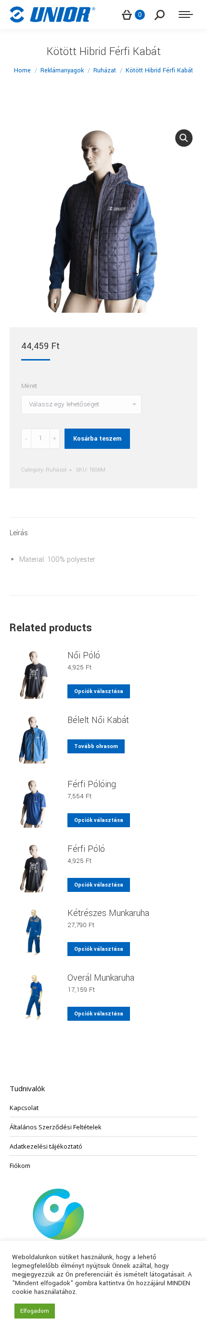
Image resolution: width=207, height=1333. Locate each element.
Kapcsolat (24, 1107)
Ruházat (56, 470)
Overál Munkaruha (100, 978)
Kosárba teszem (97, 438)
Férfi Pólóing (91, 784)
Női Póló (83, 655)
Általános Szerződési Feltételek (56, 1127)
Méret (29, 385)
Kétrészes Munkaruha (108, 913)
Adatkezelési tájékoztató (46, 1146)
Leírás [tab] (19, 533)
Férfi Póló (86, 849)
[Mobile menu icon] (185, 14)
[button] (184, 138)
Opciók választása (98, 691)
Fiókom (20, 1165)
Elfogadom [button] (34, 1311)
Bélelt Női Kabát (98, 720)
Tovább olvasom (96, 746)
